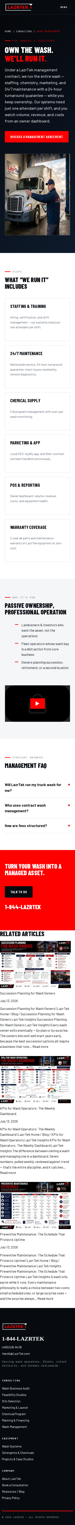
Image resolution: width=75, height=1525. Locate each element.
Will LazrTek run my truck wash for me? (33, 787)
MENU (63, 7)
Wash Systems (12, 1446)
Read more (40, 1046)
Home (8, 31)
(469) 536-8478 (12, 1347)
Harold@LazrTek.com (16, 1353)
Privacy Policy (11, 1498)
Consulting (24, 31)
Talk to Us (18, 892)
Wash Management (14, 1426)
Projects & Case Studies (17, 1459)
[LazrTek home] (19, 7)
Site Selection (11, 1401)
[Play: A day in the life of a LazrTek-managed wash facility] (37, 703)
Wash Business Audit (16, 1388)
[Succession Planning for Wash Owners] (35, 964)
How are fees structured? (26, 825)
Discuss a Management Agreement (36, 137)
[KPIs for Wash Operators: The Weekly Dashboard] (35, 1079)
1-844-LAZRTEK (23, 906)
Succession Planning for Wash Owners (27, 993)
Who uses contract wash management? (25, 808)
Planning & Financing (15, 1420)
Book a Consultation (15, 1485)
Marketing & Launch (15, 1407)
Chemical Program (14, 1414)
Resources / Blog (13, 1491)
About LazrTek (11, 1478)
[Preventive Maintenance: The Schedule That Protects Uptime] (35, 1205)
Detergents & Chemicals (18, 1452)
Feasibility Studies (14, 1395)
